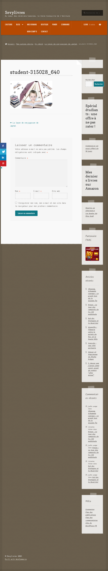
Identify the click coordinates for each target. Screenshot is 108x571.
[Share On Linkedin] (3, 157)
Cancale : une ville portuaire (92, 345)
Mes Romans (32, 24)
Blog (18, 24)
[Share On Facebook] (3, 146)
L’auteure (8, 24)
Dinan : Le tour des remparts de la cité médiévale (93, 310)
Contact (44, 31)
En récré (39, 44)
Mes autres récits (24, 44)
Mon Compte (32, 31)
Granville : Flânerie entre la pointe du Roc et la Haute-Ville (92, 333)
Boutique (44, 24)
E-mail (37, 191)
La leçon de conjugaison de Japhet (61, 44)
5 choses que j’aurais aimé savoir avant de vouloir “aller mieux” (93, 369)
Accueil (11, 44)
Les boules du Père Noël (91, 215)
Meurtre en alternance (90, 209)
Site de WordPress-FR (91, 524)
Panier (54, 24)
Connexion (90, 509)
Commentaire (21, 158)
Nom (17, 191)
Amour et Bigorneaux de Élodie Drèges (92, 356)
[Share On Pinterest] (3, 163)
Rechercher (90, 80)
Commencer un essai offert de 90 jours (92, 149)
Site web (56, 191)
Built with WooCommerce (16, 559)
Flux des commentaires (92, 519)
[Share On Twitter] (3, 152)
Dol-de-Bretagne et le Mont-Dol (93, 321)
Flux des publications (91, 513)
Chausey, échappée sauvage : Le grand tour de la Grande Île (93, 295)
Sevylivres (15, 12)
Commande (65, 24)
